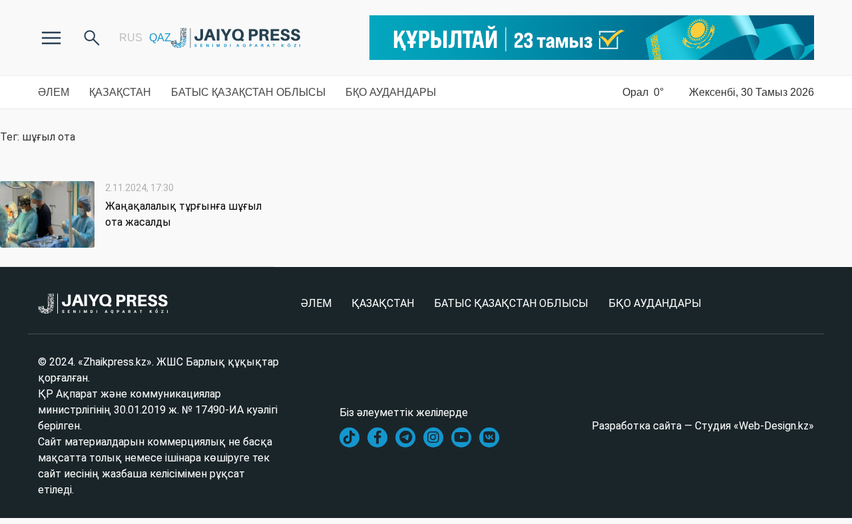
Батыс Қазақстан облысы (248, 92)
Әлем (53, 92)
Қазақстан (120, 92)
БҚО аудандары (390, 92)
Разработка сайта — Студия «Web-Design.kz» (703, 425)
